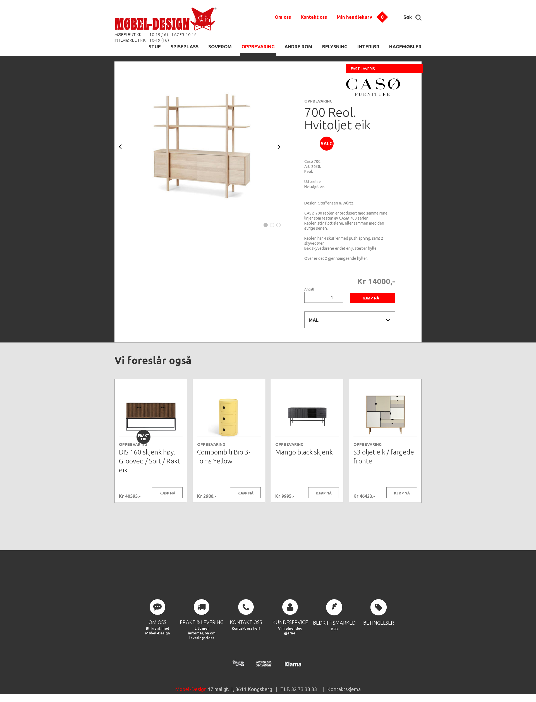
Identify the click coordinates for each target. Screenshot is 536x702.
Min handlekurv (354, 17)
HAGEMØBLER (405, 46)
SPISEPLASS (184, 46)
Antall (309, 289)
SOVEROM (220, 46)
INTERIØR (368, 46)
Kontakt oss (314, 17)
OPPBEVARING (258, 46)
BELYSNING (335, 46)
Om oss (283, 17)
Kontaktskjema (344, 689)
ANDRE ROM (298, 46)
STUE (155, 46)
